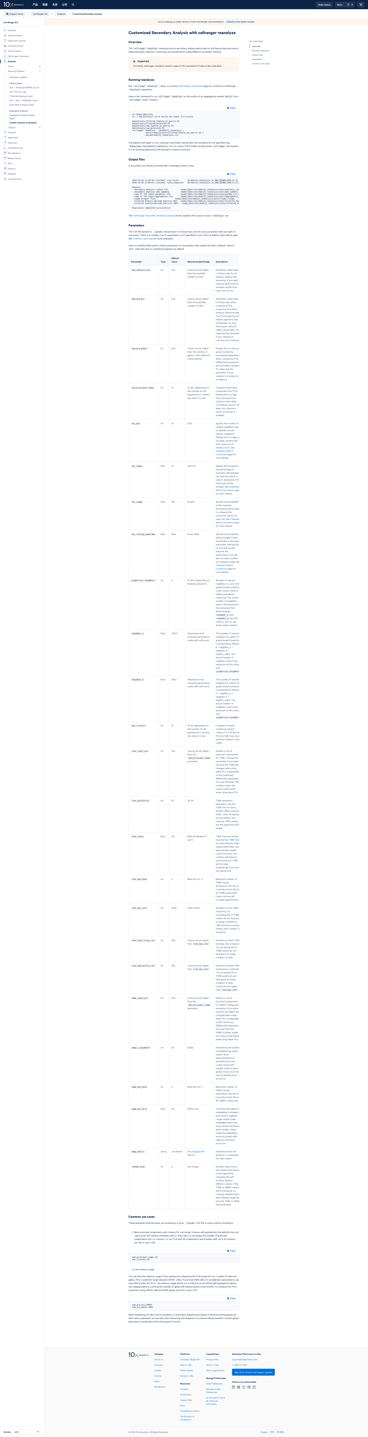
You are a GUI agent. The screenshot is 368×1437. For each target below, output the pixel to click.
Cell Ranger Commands (191, 85)
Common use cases (261, 63)
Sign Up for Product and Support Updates (253, 1372)
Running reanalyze (260, 50)
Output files (257, 54)
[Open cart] (361, 4)
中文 (272, 1432)
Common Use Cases (143, 238)
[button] (40, 66)
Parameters (257, 59)
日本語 (280, 1432)
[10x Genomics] (138, 1386)
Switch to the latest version (240, 21)
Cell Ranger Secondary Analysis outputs (153, 215)
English (264, 1432)
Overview (256, 46)
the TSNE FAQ (232, 839)
